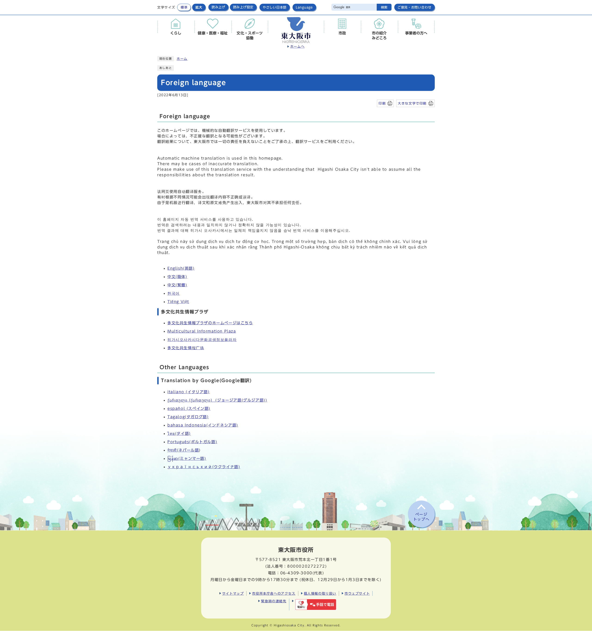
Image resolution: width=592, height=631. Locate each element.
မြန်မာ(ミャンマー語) (186, 458)
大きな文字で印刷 (412, 103)
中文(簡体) (177, 276)
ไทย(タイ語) (179, 433)
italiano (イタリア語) (188, 392)
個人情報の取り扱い (320, 593)
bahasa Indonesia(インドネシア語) (202, 425)
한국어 (173, 293)
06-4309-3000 (296, 573)
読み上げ (218, 7)
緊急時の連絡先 (273, 601)
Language (304, 7)
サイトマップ (233, 593)
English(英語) (181, 268)
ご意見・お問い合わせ (415, 7)
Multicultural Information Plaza (201, 331)
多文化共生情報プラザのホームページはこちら (210, 323)
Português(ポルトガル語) (192, 442)
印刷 (382, 103)
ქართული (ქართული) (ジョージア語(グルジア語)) (217, 400)
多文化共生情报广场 (185, 348)
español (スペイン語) (188, 408)
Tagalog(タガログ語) (188, 417)
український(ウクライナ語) (203, 467)
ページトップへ (421, 517)
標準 (184, 7)
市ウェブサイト (357, 593)
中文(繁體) (177, 285)
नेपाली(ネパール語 (183, 450)
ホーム (182, 58)
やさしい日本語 (275, 7)
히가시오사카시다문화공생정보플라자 (202, 339)
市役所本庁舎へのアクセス (273, 593)
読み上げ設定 (243, 7)
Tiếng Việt (178, 301)
